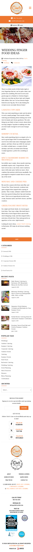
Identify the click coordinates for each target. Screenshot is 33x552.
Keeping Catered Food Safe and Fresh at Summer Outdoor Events (20, 327)
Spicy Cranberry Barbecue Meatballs (15, 159)
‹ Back (16, 239)
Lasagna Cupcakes (11, 110)
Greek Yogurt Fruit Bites (15, 205)
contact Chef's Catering (23, 224)
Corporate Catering (17, 486)
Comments (16, 63)
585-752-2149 (17, 18)
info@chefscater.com (17, 21)
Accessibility (13, 545)
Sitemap (21, 545)
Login (21, 25)
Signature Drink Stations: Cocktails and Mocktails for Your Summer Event (21, 308)
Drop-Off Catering (23, 484)
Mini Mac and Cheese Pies (14, 181)
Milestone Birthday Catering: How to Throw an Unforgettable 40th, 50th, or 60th (20, 293)
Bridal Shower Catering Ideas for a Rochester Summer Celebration (21, 318)
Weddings (6, 63)
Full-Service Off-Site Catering (17, 489)
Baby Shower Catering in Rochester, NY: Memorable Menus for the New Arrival (19, 283)
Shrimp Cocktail (10, 134)
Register (14, 25)
